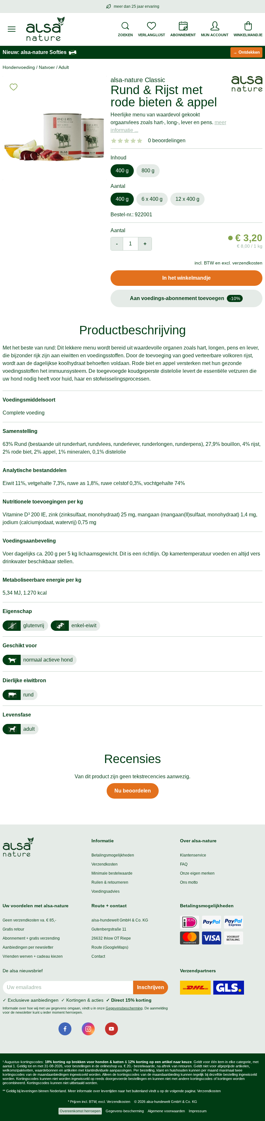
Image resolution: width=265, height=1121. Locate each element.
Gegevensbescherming (124, 1008)
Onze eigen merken (197, 873)
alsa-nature (127, 79)
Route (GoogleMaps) (109, 947)
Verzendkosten (104, 864)
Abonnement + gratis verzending (31, 938)
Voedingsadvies (105, 891)
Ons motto (189, 882)
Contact (98, 956)
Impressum (198, 1111)
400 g (122, 170)
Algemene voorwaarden (166, 1111)
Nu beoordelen (132, 790)
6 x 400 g (152, 199)
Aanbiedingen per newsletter (28, 947)
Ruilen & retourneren (109, 882)
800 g (148, 170)
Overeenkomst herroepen (80, 1111)
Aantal (118, 230)
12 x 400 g (187, 199)
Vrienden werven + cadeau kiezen (33, 956)
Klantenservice (193, 855)
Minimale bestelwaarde (111, 873)
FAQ (183, 864)
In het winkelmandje (186, 278)
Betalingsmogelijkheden (112, 855)
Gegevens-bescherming (125, 1111)
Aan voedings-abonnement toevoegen (185, 298)
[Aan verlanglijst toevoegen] (13, 87)
